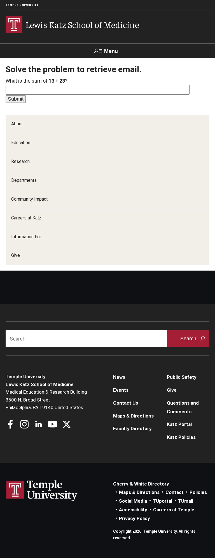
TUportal (162, 501)
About (17, 123)
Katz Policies (181, 437)
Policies (198, 492)
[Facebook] (10, 425)
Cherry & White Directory (141, 484)
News (119, 377)
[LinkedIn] (38, 425)
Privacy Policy (134, 518)
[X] (66, 425)
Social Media (133, 501)
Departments (24, 180)
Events (120, 390)
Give (15, 255)
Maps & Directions (133, 416)
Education (20, 142)
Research (20, 161)
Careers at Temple (173, 509)
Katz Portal (179, 424)
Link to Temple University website (42, 491)
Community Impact (29, 199)
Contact (174, 492)
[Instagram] (24, 425)
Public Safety (182, 377)
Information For (26, 236)
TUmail (185, 501)
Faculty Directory (132, 428)
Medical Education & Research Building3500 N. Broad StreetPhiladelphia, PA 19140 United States (46, 399)
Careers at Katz (26, 218)
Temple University (22, 5)
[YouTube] (52, 425)
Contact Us (125, 403)
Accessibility (133, 509)
